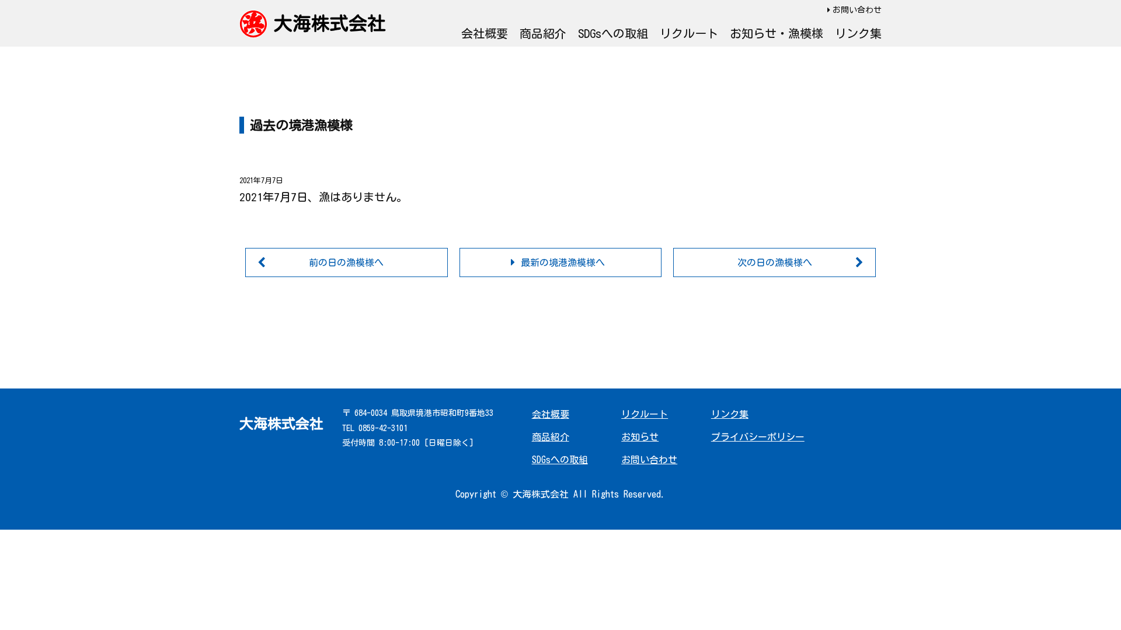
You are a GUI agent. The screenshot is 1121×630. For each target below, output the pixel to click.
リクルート (689, 33)
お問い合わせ (857, 10)
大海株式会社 (330, 23)
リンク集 (858, 33)
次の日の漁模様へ (774, 262)
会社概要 (484, 33)
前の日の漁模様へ (346, 262)
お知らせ (640, 437)
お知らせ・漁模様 (776, 33)
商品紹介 (543, 33)
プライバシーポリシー (758, 437)
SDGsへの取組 (613, 33)
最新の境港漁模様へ (563, 262)
